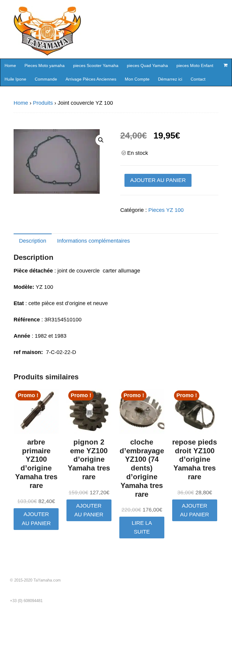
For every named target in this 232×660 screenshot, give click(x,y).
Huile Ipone (15, 79)
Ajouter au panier (158, 180)
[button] (100, 140)
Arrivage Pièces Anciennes (91, 79)
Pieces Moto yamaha (44, 65)
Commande (46, 79)
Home (10, 65)
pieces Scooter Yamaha (95, 65)
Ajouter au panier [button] (36, 518)
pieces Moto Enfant (194, 65)
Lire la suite (142, 527)
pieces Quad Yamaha (147, 65)
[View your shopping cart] (225, 65)
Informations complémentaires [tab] (93, 241)
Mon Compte (137, 79)
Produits (43, 103)
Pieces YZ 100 (166, 210)
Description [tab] (32, 241)
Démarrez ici (170, 79)
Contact (198, 79)
